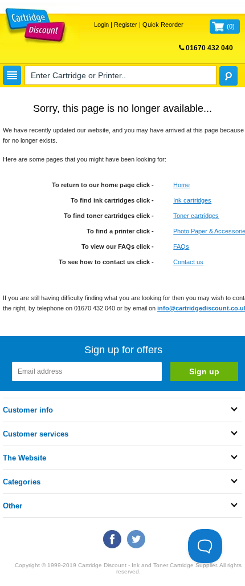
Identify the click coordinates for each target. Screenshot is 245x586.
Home (181, 184)
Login (101, 24)
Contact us (188, 261)
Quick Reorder (162, 24)
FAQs (181, 246)
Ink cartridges (192, 200)
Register (125, 24)
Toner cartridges (196, 215)
